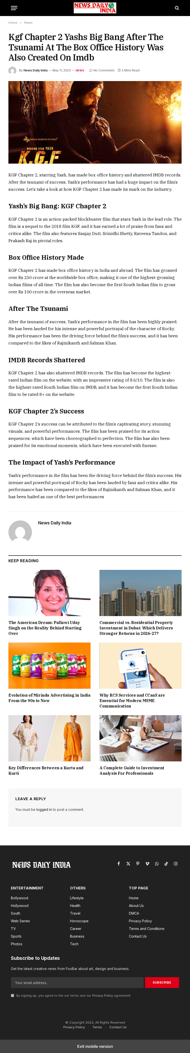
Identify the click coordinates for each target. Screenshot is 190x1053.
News (80, 70)
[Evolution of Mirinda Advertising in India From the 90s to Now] (49, 666)
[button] (14, 8)
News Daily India (36, 70)
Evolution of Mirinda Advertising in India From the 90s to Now (49, 698)
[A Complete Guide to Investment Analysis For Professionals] (140, 738)
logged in (44, 809)
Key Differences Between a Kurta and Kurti (45, 770)
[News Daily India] (95, 8)
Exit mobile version (95, 1046)
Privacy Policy (102, 995)
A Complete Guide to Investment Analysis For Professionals (131, 770)
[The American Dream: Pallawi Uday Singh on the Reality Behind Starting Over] (49, 593)
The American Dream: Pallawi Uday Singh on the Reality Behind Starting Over (45, 628)
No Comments (104, 70)
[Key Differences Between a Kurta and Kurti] (49, 738)
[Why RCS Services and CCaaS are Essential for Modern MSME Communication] (140, 666)
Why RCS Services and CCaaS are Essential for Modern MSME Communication (132, 701)
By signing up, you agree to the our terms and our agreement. (73, 995)
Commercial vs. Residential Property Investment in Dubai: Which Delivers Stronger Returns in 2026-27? (136, 628)
